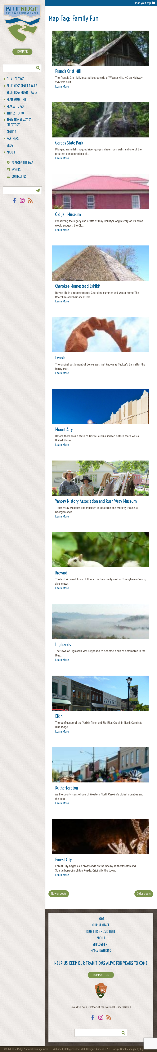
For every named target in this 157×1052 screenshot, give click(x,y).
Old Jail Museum (68, 214)
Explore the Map (22, 163)
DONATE (22, 51)
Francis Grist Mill (68, 71)
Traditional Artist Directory (19, 122)
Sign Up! (38, 190)
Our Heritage (15, 79)
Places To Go (15, 106)
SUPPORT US (101, 975)
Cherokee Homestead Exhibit (78, 286)
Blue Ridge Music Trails (22, 92)
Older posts (144, 893)
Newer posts (58, 893)
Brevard (61, 573)
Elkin (58, 716)
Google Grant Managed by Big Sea (130, 1049)
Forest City (63, 859)
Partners (13, 138)
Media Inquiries (101, 951)
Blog (10, 145)
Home (100, 919)
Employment (101, 944)
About (11, 152)
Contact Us (19, 176)
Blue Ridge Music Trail (100, 931)
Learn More (62, 86)
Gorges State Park (69, 143)
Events (16, 169)
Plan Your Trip (17, 99)
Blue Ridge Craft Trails (22, 86)
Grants (11, 132)
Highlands (63, 644)
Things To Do (15, 113)
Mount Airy (64, 429)
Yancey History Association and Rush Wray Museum (96, 501)
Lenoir (60, 358)
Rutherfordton (66, 788)
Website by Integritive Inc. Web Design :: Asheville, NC (82, 1049)
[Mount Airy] (100, 424)
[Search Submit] (38, 68)
